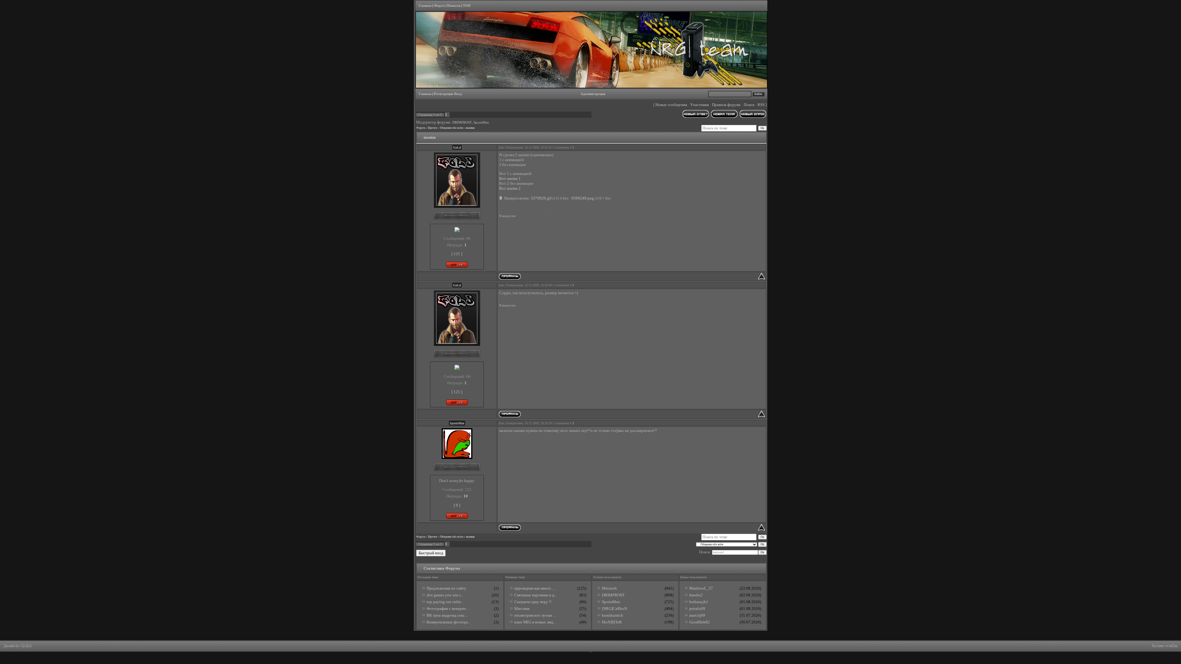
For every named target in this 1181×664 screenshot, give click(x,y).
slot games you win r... (445, 595)
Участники (699, 104)
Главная (425, 5)
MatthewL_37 (701, 588)
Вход (458, 94)
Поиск (749, 104)
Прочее (432, 127)
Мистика (522, 608)
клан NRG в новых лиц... (535, 622)
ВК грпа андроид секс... (447, 615)
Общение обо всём (451, 127)
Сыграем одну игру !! (532, 601)
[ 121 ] (456, 253)
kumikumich (612, 615)
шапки (470, 127)
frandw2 (696, 595)
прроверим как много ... (534, 588)
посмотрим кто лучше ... (535, 615)
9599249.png (582, 198)
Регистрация (443, 94)
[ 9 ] (457, 505)
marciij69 (697, 615)
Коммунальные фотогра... (449, 622)
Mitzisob (609, 588)
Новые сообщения (671, 104)
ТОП (467, 5)
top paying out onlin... (445, 601)
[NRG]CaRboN (614, 608)
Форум (439, 5)
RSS (761, 104)
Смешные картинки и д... (535, 595)
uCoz (1173, 646)
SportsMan (481, 122)
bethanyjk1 (698, 601)
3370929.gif (541, 198)
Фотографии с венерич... (448, 608)
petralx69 (697, 608)
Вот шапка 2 (510, 188)
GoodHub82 (699, 622)
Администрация (593, 94)
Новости (453, 5)
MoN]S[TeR (612, 622)
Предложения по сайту (446, 588)
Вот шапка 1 (510, 178)
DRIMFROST (462, 122)
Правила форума (726, 104)
